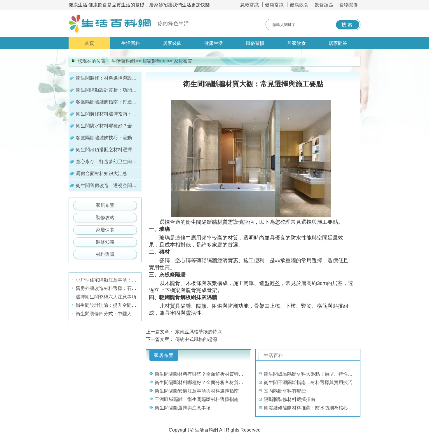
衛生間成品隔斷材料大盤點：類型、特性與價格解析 (317, 374)
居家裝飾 (172, 43)
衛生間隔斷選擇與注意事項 (183, 407)
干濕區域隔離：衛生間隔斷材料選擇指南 (197, 399)
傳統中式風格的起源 (196, 339)
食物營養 (348, 4)
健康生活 (213, 43)
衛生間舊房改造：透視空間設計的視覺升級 (120, 185)
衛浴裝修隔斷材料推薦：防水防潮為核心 (306, 407)
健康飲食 (299, 4)
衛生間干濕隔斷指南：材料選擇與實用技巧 (308, 382)
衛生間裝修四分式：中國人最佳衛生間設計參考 (125, 313)
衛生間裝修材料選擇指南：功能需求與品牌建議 (125, 113)
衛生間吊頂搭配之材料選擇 (104, 149)
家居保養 (105, 229)
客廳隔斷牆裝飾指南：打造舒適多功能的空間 (122, 101)
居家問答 (338, 43)
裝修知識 (105, 242)
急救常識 (249, 4)
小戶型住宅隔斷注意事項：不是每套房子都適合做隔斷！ (134, 279)
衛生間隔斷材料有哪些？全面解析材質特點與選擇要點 (211, 374)
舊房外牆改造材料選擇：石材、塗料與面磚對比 (125, 288)
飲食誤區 (324, 4)
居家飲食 (296, 43)
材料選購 (105, 254)
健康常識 (274, 4)
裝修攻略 (105, 217)
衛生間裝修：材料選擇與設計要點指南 (115, 77)
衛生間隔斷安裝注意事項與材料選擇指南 (197, 390)
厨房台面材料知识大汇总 (101, 173)
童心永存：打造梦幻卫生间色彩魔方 (113, 161)
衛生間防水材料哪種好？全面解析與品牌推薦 (122, 125)
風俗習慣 (255, 43)
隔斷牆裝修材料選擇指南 (289, 399)
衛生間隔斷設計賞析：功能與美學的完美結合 (122, 89)
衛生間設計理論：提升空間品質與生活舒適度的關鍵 (129, 305)
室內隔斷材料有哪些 (285, 390)
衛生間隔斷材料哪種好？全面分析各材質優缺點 (204, 382)
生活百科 (130, 43)
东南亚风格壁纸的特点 (198, 331)
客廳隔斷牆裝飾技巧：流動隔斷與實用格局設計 (125, 137)
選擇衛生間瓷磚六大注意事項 (106, 296)
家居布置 (183, 61)
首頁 (89, 43)
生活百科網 (123, 61)
